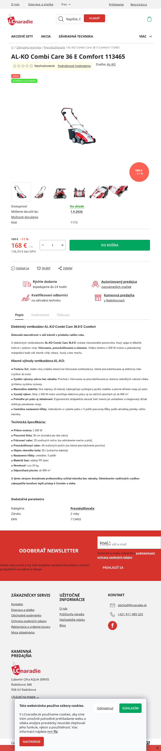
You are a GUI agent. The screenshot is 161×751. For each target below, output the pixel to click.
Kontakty (17, 604)
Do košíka (109, 245)
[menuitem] (22, 36)
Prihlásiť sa (113, 567)
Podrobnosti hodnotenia (74, 66)
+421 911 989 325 (130, 614)
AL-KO (111, 64)
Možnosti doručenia (24, 217)
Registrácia (139, 4)
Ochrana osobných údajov (29, 621)
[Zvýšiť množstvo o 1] (62, 245)
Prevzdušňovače (82, 508)
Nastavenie (31, 742)
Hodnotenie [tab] (40, 315)
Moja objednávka (23, 632)
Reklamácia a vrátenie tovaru (30, 627)
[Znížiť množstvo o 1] (43, 245)
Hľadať (94, 18)
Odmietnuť (105, 708)
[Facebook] (112, 625)
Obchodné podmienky (26, 615)
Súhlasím (130, 708)
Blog (62, 625)
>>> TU (52, 731)
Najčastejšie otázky (72, 620)
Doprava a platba (40, 4)
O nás (15, 4)
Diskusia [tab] (63, 315)
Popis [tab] (19, 315)
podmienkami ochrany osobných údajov (126, 555)
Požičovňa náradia (71, 614)
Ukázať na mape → (25, 697)
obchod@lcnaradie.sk (132, 605)
